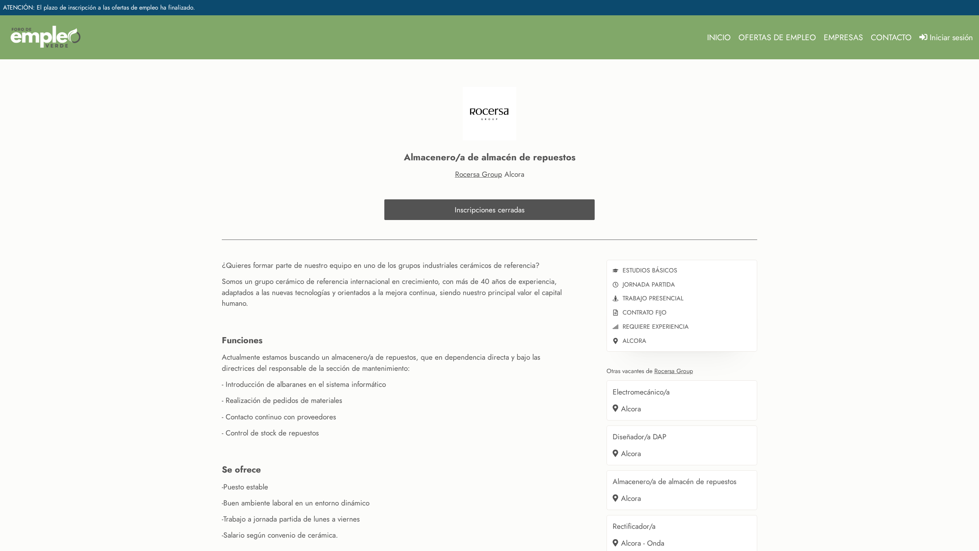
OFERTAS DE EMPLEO (777, 37)
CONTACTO (891, 37)
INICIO (719, 37)
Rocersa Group (478, 174)
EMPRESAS (843, 37)
